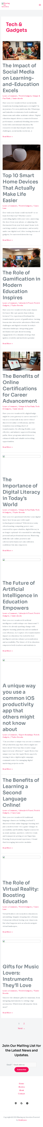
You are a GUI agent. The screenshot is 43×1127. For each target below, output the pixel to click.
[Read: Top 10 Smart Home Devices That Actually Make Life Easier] (21, 157)
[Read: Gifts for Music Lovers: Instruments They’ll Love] (21, 950)
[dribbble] (27, 1103)
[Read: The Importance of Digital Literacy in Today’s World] (21, 464)
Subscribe (21, 1070)
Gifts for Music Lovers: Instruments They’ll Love (21, 976)
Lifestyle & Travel (26, 303)
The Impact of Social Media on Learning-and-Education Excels (21, 78)
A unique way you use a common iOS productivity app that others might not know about (19, 707)
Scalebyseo (23, 1120)
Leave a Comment (10, 96)
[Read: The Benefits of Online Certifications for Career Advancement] (21, 361)
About (21, 1090)
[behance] (16, 1103)
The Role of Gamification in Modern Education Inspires (21, 285)
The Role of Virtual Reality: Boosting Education (20, 892)
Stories (22, 1087)
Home (21, 1083)
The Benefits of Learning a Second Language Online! (21, 792)
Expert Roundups (26, 735)
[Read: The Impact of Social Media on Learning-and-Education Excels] (21, 50)
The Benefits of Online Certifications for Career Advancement (21, 388)
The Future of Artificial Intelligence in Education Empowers (20, 595)
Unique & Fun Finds (27, 406)
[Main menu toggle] (39, 5)
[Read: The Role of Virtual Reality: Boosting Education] (21, 866)
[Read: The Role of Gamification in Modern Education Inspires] (21, 257)
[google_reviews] (21, 1103)
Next (21, 1028)
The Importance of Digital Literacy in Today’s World (21, 492)
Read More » (8, 136)
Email (9, 1065)
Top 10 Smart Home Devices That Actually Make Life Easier (20, 188)
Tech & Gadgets (25, 96)
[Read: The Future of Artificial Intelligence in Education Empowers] (21, 568)
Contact (21, 1093)
